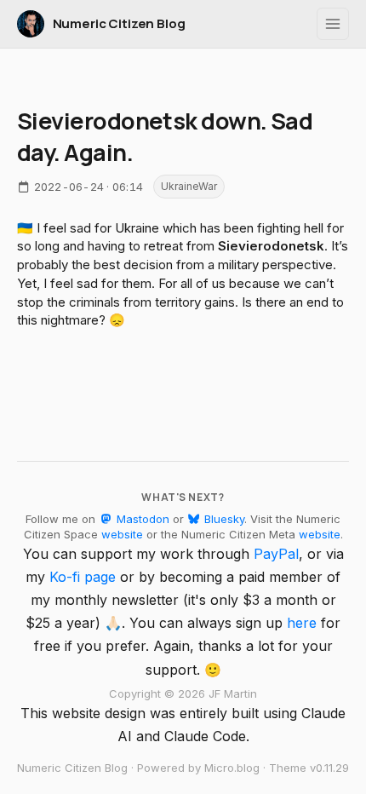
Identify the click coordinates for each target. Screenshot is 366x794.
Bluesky (222, 519)
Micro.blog (232, 767)
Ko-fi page (82, 576)
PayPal (276, 553)
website (122, 534)
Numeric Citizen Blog (119, 23)
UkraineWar (189, 186)
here (302, 622)
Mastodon (141, 519)
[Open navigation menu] (333, 24)
